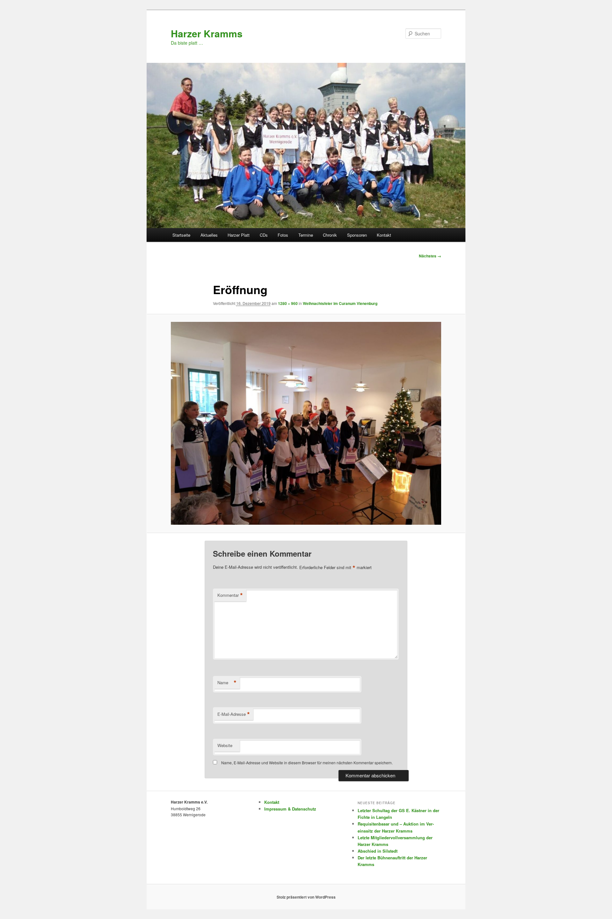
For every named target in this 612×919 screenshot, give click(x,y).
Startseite (181, 235)
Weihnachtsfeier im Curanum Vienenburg (340, 303)
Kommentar (230, 595)
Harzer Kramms (207, 33)
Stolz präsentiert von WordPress (306, 897)
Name (227, 683)
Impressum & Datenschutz (290, 809)
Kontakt (384, 235)
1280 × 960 (288, 303)
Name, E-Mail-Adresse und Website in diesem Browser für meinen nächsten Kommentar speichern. (307, 762)
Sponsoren (357, 235)
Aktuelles (209, 235)
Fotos (283, 235)
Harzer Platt (239, 235)
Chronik (330, 235)
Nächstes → (430, 256)
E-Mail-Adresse (233, 714)
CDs (264, 235)
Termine (305, 235)
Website (224, 745)
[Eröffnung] (306, 423)
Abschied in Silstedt (377, 851)
